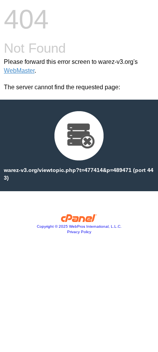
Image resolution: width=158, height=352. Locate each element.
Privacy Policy (79, 232)
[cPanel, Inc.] (79, 220)
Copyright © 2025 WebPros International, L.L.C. (79, 226)
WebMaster (19, 70)
